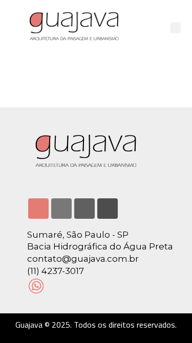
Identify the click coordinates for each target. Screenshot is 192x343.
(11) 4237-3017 (55, 271)
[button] (175, 28)
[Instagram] (38, 208)
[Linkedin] (61, 208)
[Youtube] (84, 208)
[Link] (107, 208)
